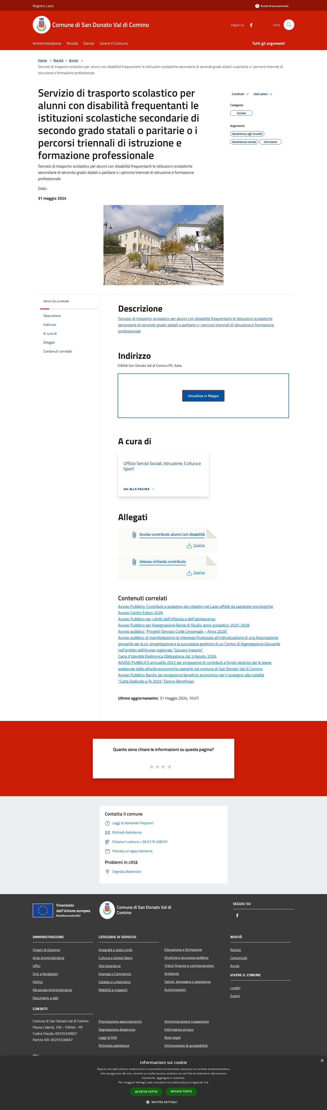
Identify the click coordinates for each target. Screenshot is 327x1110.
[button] (163, 1102)
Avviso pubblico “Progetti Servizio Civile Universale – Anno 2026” (173, 631)
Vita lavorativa (110, 965)
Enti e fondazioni (45, 973)
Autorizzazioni (175, 989)
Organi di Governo (46, 949)
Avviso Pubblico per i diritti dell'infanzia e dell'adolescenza (166, 619)
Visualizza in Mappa (203, 395)
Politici (38, 981)
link (206, 1082)
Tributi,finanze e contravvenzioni (189, 965)
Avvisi (73, 60)
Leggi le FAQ (108, 1037)
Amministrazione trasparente (186, 1021)
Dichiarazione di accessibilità (186, 1045)
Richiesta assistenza (114, 1045)
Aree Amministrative (48, 957)
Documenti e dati (46, 997)
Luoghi (235, 987)
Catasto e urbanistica (115, 981)
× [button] (322, 1060)
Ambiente (171, 973)
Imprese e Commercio (115, 973)
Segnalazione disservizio (117, 1029)
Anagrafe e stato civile (115, 949)
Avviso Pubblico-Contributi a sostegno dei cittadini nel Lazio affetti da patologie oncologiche (195, 606)
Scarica (199, 545)
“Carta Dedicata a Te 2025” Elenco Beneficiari (156, 681)
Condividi (238, 93)
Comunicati (238, 957)
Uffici (36, 965)
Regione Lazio (43, 5)
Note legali (172, 1037)
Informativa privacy (179, 1029)
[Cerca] (289, 24)
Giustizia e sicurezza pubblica (186, 957)
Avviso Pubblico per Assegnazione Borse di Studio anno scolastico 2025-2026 (184, 625)
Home (42, 60)
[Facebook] (249, 25)
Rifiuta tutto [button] (181, 1091)
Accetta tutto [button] (146, 1092)
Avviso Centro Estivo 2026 (140, 613)
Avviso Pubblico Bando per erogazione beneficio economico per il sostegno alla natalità (191, 675)
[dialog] (163, 1083)
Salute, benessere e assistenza (187, 981)
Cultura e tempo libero (115, 957)
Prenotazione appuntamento (120, 1021)
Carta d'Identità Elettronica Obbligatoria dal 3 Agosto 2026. (167, 656)
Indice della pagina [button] (56, 301)
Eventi (235, 995)
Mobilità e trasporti (113, 989)
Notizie (235, 949)
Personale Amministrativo (52, 989)
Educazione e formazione (183, 949)
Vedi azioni (261, 93)
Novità (58, 60)
